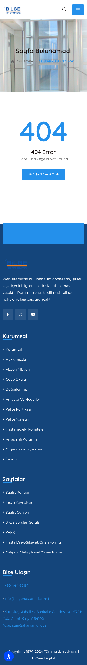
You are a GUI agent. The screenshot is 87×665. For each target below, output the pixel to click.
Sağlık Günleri (17, 512)
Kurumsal (14, 349)
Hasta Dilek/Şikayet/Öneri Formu (33, 542)
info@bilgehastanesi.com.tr (27, 599)
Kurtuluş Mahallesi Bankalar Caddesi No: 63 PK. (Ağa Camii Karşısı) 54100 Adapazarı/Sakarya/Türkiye (43, 618)
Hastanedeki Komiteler (25, 429)
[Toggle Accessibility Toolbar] (8, 656)
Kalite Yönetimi (18, 419)
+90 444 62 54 (16, 585)
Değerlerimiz (16, 389)
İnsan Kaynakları (19, 502)
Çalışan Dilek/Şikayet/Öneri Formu (34, 552)
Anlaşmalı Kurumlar (22, 439)
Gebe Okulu (16, 379)
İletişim (12, 459)
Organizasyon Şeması (24, 449)
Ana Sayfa (24, 61)
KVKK (10, 532)
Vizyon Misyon (18, 369)
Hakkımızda (16, 359)
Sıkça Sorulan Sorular (23, 522)
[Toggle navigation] (78, 9)
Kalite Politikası (18, 409)
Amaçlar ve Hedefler (23, 399)
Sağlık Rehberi (18, 492)
